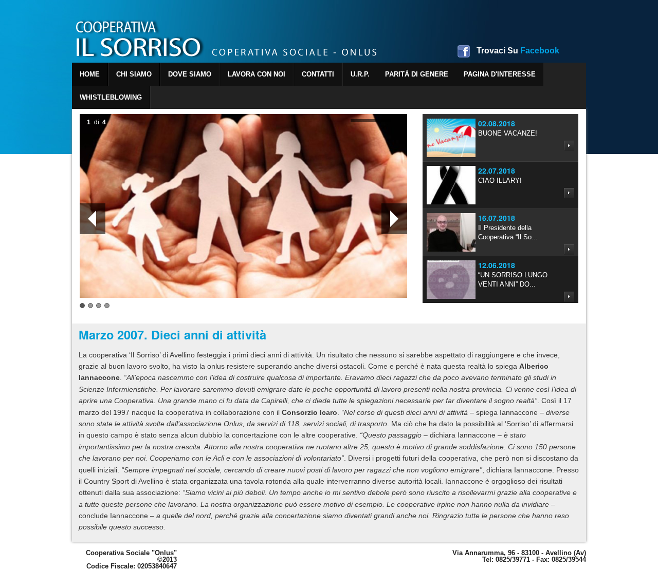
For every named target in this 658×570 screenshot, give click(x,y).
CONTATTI (318, 74)
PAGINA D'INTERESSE (500, 74)
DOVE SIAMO (189, 74)
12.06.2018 (496, 265)
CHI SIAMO (134, 74)
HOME (90, 74)
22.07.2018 (496, 170)
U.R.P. (360, 74)
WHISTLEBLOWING (111, 97)
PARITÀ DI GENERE (416, 74)
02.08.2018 (496, 123)
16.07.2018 (496, 218)
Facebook (518, 50)
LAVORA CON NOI (256, 74)
